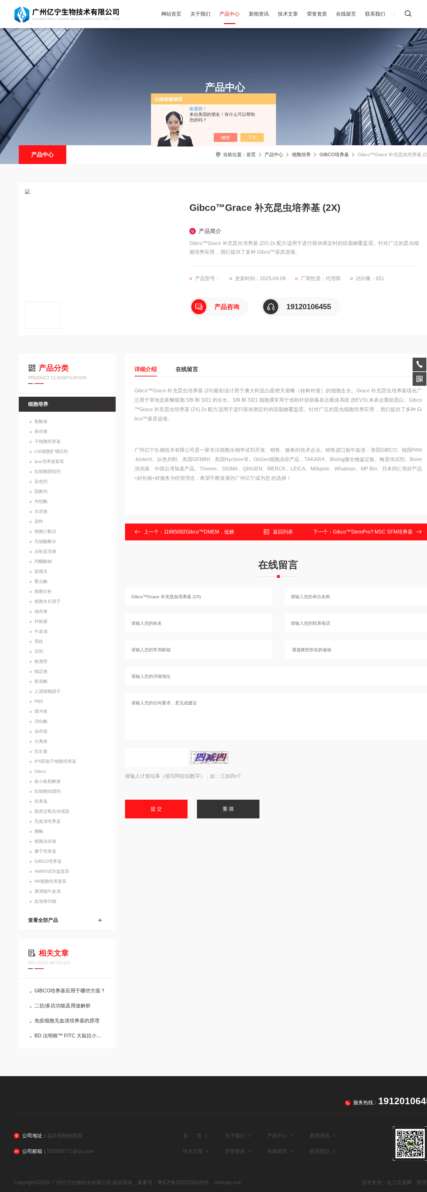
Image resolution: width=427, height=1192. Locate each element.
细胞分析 (43, 591)
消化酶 (41, 721)
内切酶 (41, 501)
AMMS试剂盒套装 (51, 871)
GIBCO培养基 (334, 154)
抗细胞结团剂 (47, 791)
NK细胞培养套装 (50, 881)
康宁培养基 (45, 851)
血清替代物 (45, 901)
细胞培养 (301, 154)
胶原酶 (41, 681)
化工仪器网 (399, 1182)
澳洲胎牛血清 (47, 891)
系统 (38, 641)
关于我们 (200, 14)
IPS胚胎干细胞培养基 (55, 761)
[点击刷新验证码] (209, 757)
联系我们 (375, 14)
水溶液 (41, 511)
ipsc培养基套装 (49, 461)
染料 (38, 521)
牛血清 (41, 631)
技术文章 (288, 14)
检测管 (41, 661)
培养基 (41, 801)
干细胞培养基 (47, 441)
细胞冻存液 (45, 841)
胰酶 (38, 831)
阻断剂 (41, 491)
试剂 (38, 651)
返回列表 (283, 531)
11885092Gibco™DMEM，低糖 (199, 531)
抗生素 (41, 751)
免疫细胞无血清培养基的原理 (66, 1020)
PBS (38, 701)
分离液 (41, 741)
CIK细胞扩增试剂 (51, 451)
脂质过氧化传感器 (51, 811)
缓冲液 (41, 711)
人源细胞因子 (47, 691)
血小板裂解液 (47, 781)
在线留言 (346, 14)
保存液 (41, 431)
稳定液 (41, 671)
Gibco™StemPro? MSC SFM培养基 (373, 531)
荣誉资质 (317, 14)
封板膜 (41, 621)
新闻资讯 (259, 14)
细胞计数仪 (45, 531)
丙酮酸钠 (43, 561)
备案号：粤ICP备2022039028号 (173, 1182)
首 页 (192, 1135)
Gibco (40, 771)
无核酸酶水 (45, 541)
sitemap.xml (227, 1182)
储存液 (41, 611)
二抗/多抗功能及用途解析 (62, 1005)
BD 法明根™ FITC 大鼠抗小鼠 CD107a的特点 (70, 1035)
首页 (251, 154)
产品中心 (229, 14)
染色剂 (41, 481)
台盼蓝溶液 (45, 551)
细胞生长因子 (47, 601)
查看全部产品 (43, 920)
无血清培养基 (47, 821)
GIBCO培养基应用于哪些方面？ (69, 990)
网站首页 (171, 14)
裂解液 (41, 421)
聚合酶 (41, 581)
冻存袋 (41, 731)
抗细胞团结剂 (47, 471)
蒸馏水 (41, 571)
